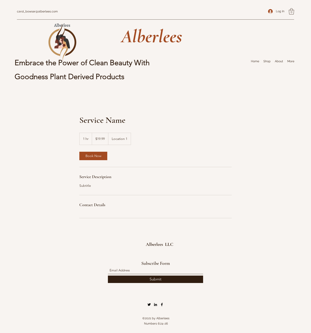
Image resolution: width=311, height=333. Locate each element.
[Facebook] (162, 304)
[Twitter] (149, 304)
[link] (93, 156)
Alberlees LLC (160, 244)
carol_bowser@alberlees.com (37, 11)
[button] (291, 11)
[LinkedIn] (155, 304)
